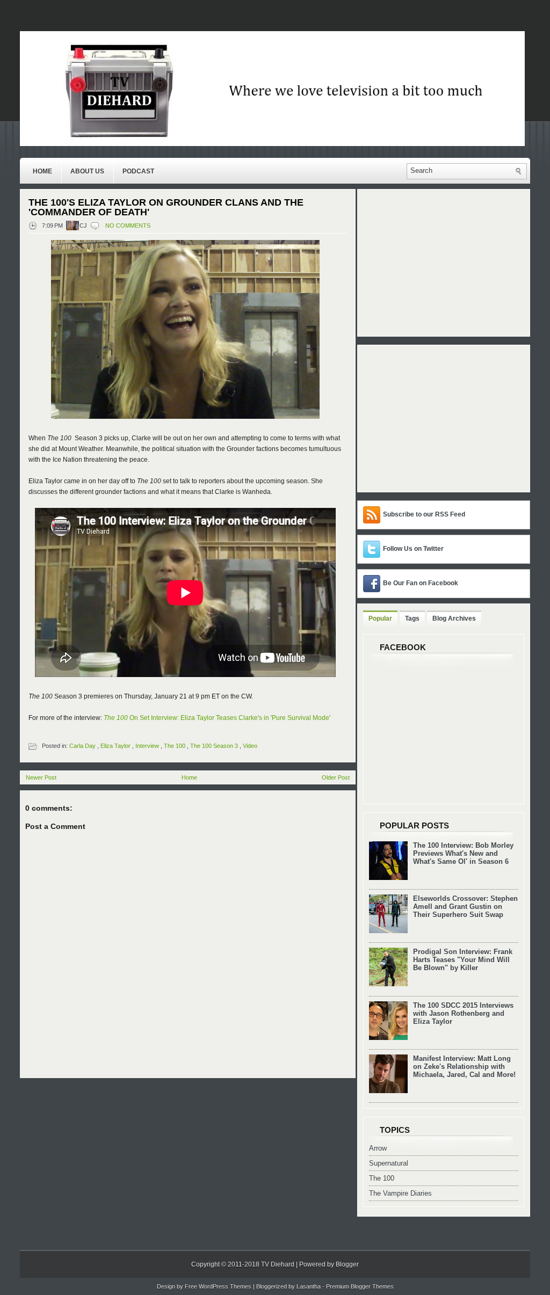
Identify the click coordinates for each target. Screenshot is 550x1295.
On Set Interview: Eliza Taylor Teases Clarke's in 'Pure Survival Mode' (217, 718)
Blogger (347, 1264)
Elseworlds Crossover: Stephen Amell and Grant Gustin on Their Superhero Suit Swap (465, 906)
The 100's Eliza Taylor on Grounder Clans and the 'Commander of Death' (165, 207)
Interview (147, 746)
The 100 (174, 746)
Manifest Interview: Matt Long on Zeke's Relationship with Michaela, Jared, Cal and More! (464, 1066)
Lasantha (308, 1286)
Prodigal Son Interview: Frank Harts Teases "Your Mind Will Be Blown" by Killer (462, 960)
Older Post (336, 777)
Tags (412, 618)
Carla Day (82, 746)
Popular (380, 618)
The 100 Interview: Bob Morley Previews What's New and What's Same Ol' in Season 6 (463, 853)
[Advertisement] (430, 418)
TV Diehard (277, 1264)
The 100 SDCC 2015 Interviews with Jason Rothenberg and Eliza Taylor (463, 1013)
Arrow (378, 1148)
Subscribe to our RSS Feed (424, 514)
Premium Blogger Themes (360, 1286)
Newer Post (41, 777)
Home (42, 171)
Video (250, 746)
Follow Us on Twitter (413, 548)
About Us (87, 171)
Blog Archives (454, 618)
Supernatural (388, 1163)
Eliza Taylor (115, 746)
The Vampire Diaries (400, 1193)
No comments (127, 225)
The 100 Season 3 (214, 746)
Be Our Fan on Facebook (420, 583)
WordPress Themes (225, 1286)
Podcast (138, 171)
